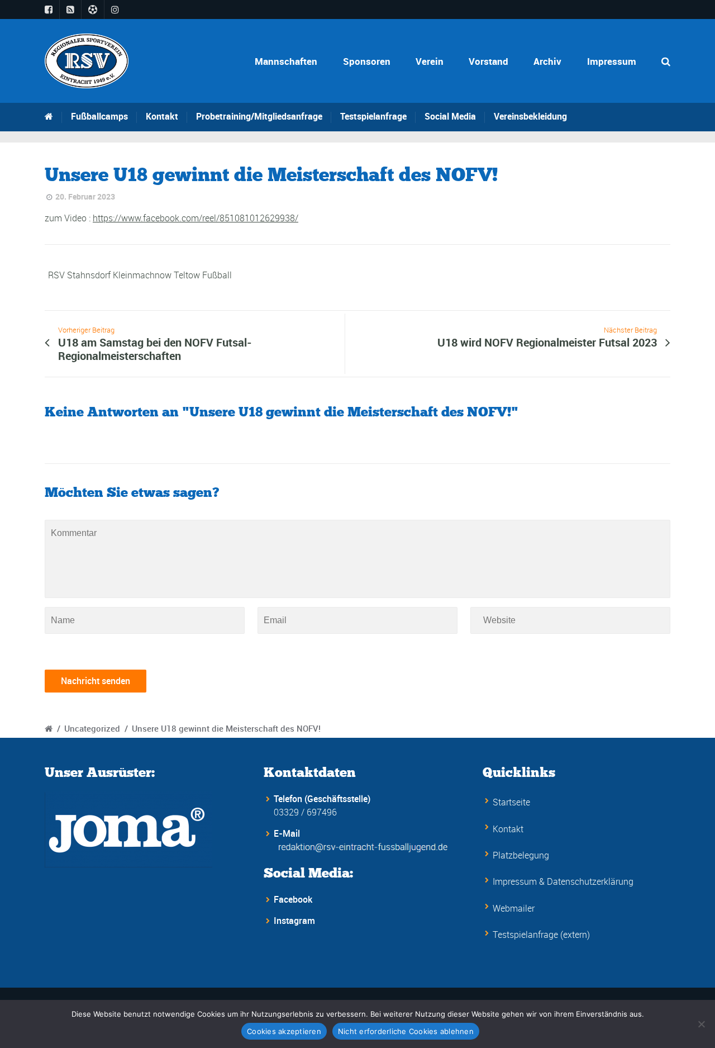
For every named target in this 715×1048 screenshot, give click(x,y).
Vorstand (488, 61)
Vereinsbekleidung (530, 116)
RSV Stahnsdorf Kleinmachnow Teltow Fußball (140, 275)
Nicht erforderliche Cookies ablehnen (406, 1031)
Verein (430, 61)
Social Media (450, 116)
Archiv (547, 61)
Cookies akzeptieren (284, 1031)
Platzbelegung (521, 855)
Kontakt (162, 116)
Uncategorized (92, 728)
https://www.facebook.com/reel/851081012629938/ (195, 218)
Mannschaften (286, 61)
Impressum (611, 61)
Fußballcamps (99, 116)
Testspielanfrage (373, 116)
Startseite (511, 802)
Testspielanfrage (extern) (541, 934)
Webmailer (514, 908)
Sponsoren (366, 61)
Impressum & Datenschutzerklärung (563, 881)
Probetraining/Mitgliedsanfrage (259, 116)
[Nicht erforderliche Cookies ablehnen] (701, 1024)
